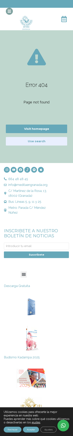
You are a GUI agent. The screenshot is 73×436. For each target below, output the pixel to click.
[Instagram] (7, 170)
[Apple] (41, 170)
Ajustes (48, 429)
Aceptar (31, 429)
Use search (36, 141)
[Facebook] (20, 170)
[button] (23, 274)
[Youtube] (14, 170)
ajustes (36, 422)
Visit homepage (36, 129)
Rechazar (13, 429)
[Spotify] (34, 170)
